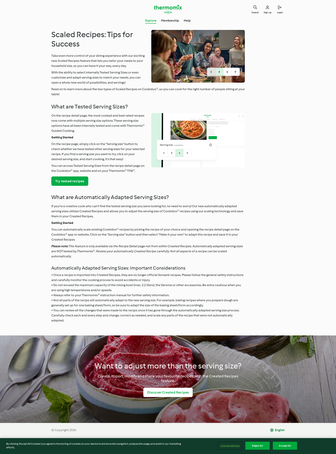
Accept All (285, 445)
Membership (170, 20)
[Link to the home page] (168, 9)
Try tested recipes (69, 181)
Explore (150, 20)
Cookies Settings (230, 445)
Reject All (257, 445)
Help (187, 20)
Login (280, 12)
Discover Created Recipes (168, 392)
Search (255, 12)
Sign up (267, 12)
